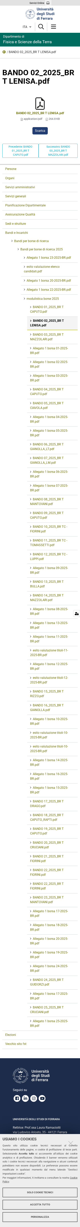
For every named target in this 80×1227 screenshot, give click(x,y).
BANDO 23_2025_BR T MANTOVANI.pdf (47, 900)
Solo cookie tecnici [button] (40, 1192)
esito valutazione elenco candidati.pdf (42, 269)
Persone (10, 169)
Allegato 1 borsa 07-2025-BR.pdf (49, 488)
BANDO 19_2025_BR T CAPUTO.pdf (47, 831)
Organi (9, 178)
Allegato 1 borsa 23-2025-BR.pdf (49, 257)
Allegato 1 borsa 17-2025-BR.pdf (49, 913)
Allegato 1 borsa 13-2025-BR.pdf (49, 625)
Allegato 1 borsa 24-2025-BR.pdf (49, 968)
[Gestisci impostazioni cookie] (76, 613)
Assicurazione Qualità (20, 214)
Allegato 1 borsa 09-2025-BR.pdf (49, 570)
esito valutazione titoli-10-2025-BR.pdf (49, 735)
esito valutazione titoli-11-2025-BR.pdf (49, 653)
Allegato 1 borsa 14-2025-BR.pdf (49, 762)
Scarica (40, 131)
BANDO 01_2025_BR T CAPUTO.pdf (47, 309)
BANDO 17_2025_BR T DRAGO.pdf (47, 804)
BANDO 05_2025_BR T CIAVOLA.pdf (47, 405)
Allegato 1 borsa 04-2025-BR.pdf (49, 419)
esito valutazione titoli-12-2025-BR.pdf (49, 680)
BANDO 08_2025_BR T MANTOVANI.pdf (47, 501)
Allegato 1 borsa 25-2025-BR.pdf (49, 1023)
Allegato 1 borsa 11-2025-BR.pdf (49, 639)
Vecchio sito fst (15, 1044)
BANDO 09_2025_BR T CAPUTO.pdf (47, 515)
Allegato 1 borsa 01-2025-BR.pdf (49, 350)
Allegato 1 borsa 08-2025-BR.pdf (49, 611)
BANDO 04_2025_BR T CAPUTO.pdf (47, 392)
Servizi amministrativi (20, 187)
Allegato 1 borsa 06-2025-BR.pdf (49, 474)
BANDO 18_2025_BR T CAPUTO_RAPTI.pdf (47, 817)
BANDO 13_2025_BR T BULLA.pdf (47, 584)
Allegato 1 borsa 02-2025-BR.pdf (49, 364)
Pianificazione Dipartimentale (25, 205)
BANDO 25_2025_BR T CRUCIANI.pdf (47, 1010)
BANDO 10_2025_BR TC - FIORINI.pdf (48, 529)
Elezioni (10, 1035)
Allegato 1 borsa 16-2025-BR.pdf (49, 776)
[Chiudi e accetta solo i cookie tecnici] (71, 1143)
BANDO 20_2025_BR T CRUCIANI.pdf (47, 845)
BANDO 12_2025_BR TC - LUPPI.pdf (48, 556)
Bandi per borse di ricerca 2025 (41, 249)
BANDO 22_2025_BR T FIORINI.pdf (47, 872)
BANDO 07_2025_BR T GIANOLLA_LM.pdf (47, 460)
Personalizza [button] (40, 1216)
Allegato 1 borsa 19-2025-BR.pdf (49, 955)
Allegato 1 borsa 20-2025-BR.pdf (49, 280)
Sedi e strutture (15, 223)
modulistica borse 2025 (4, 53)
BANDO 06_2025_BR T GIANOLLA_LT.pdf (47, 446)
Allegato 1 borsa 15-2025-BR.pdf (49, 790)
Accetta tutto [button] (40, 1204)
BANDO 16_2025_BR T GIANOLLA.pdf (47, 707)
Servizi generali (15, 196)
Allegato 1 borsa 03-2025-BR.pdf (49, 378)
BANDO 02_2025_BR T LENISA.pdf (40, 113)
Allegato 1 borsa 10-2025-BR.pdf (49, 721)
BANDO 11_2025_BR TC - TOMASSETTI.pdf (48, 543)
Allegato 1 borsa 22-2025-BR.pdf (49, 289)
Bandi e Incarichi (16, 233)
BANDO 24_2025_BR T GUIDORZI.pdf (47, 982)
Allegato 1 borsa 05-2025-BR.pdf (49, 433)
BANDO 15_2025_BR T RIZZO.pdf (47, 694)
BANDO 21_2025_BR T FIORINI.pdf (47, 859)
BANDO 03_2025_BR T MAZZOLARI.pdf (47, 337)
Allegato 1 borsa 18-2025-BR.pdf (49, 927)
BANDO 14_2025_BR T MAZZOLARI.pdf (47, 598)
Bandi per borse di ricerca (31, 241)
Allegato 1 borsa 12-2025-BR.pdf (49, 666)
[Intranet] (48, 3)
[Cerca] (41, 27)
